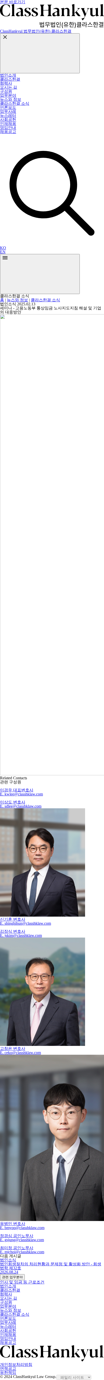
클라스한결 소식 (45, 300)
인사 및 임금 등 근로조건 (22, 1282)
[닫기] (40, 53)
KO (3, 248)
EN (3, 252)
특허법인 (13, 138)
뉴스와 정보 (17, 300)
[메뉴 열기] (40, 274)
